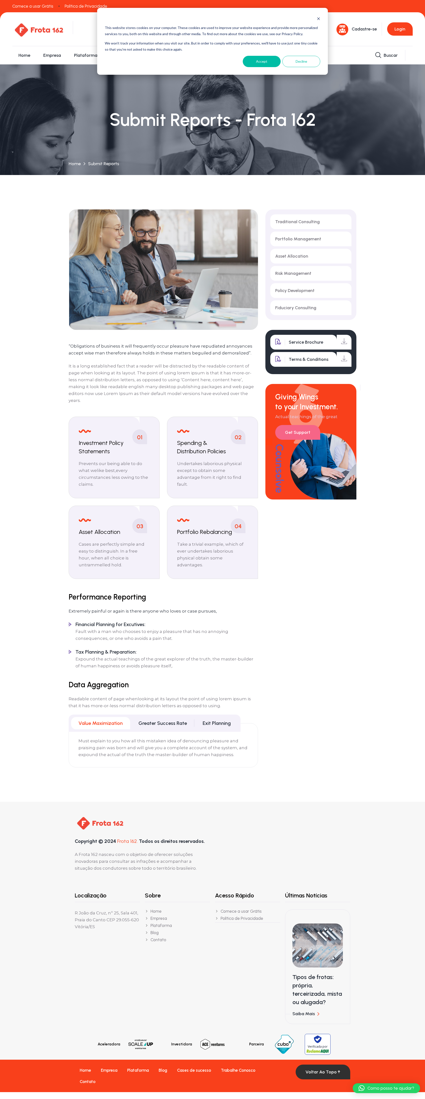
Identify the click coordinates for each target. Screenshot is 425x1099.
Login (400, 29)
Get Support (297, 432)
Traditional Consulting (297, 221)
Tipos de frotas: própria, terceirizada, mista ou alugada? (317, 989)
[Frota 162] (38, 28)
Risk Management (293, 273)
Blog (163, 1070)
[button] (386, 1088)
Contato (87, 1081)
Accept (261, 61)
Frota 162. (127, 841)
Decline (301, 61)
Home (24, 55)
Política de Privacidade (86, 6)
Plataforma (85, 55)
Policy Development (295, 290)
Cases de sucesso (194, 1070)
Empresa (52, 55)
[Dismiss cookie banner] (318, 18)
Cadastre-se (364, 29)
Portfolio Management (298, 239)
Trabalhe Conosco (238, 1070)
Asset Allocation (291, 256)
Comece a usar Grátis (32, 6)
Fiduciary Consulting (295, 307)
